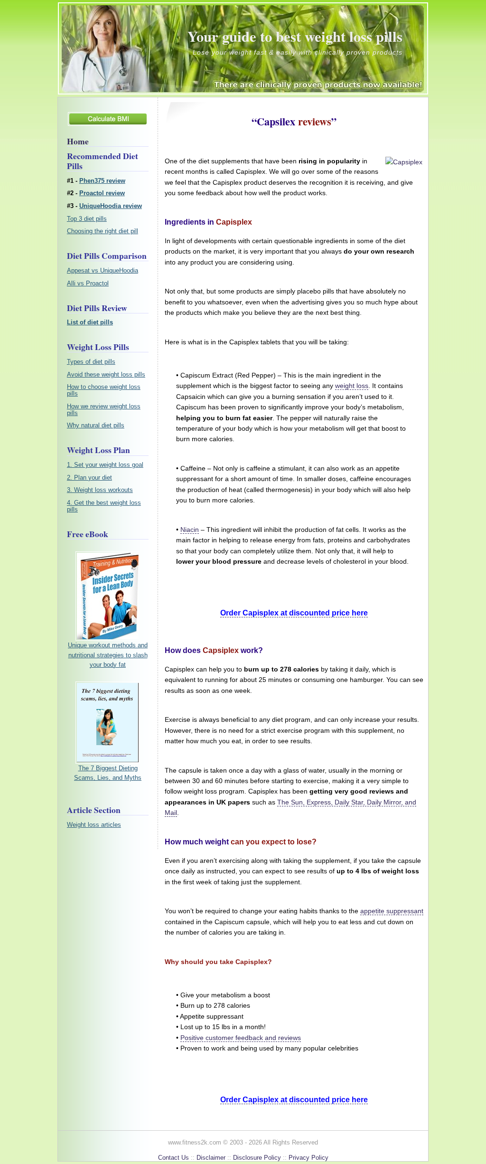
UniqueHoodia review (110, 206)
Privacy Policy (308, 1158)
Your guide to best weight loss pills (294, 36)
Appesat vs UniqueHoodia (102, 270)
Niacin (189, 529)
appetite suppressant (391, 911)
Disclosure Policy (257, 1158)
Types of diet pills (91, 362)
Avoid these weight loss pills (106, 374)
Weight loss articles (94, 825)
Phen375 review (102, 181)
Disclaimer (210, 1158)
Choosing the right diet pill (102, 231)
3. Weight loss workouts (100, 490)
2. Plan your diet (89, 477)
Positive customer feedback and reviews (240, 1037)
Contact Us (173, 1158)
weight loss (351, 385)
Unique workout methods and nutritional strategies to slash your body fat (108, 655)
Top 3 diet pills (87, 219)
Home (78, 141)
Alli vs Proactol (88, 283)
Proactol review (102, 193)
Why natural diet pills (95, 425)
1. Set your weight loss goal (105, 465)
